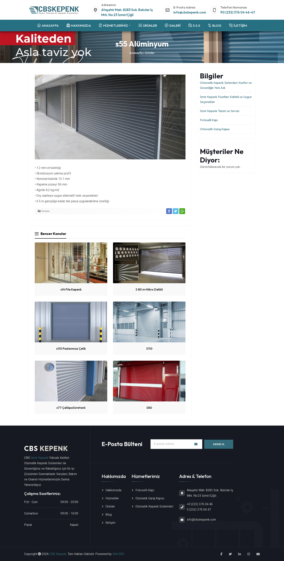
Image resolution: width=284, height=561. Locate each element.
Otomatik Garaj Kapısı (215, 129)
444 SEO (118, 554)
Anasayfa (135, 53)
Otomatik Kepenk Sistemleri (154, 506)
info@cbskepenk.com (189, 12)
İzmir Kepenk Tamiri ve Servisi (219, 111)
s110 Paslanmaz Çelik (71, 348)
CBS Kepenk (57, 554)
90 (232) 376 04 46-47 (237, 12)
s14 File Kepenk (71, 289)
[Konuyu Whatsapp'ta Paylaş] (182, 211)
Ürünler (150, 53)
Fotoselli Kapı (209, 120)
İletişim (110, 522)
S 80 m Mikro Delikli (149, 289)
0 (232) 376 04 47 (199, 509)
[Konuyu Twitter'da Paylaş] (176, 211)
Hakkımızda (113, 490)
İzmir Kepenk (39, 458)
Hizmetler (112, 498)
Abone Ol (219, 444)
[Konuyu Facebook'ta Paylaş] (169, 211)
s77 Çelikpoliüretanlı (71, 408)
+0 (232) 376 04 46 (200, 504)
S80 (149, 408)
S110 (149, 348)
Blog (108, 514)
